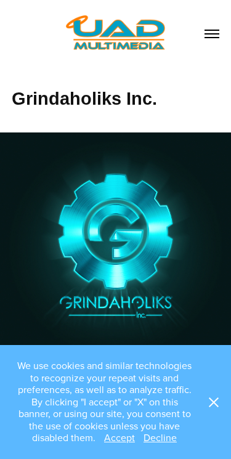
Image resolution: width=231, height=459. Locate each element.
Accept (119, 437)
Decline (160, 437)
